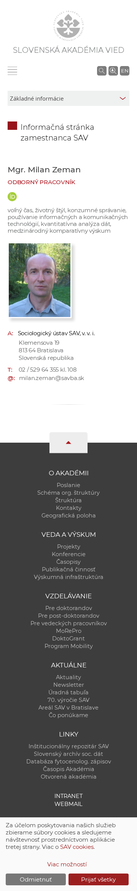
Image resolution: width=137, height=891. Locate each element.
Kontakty (68, 508)
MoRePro (68, 631)
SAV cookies (77, 846)
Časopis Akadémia (68, 769)
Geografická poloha (68, 515)
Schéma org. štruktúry (68, 492)
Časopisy (68, 561)
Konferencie (69, 554)
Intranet (68, 796)
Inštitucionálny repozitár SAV (69, 746)
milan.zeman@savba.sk (51, 378)
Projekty (68, 546)
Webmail (68, 804)
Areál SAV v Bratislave (68, 707)
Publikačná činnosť (69, 569)
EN (125, 71)
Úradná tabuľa (68, 692)
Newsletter (68, 684)
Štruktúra (68, 500)
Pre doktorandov (68, 608)
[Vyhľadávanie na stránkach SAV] (102, 71)
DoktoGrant (68, 638)
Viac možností (67, 864)
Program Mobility (69, 646)
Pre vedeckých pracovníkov (68, 623)
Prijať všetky (98, 879)
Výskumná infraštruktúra (69, 577)
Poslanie (68, 485)
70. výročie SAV (68, 700)
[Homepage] (68, 26)
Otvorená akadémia (69, 776)
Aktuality (68, 677)
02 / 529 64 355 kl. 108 (48, 369)
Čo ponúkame (68, 715)
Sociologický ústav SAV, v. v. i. (56, 333)
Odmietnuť (36, 879)
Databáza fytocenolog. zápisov (68, 761)
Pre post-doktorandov (68, 615)
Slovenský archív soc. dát (68, 754)
